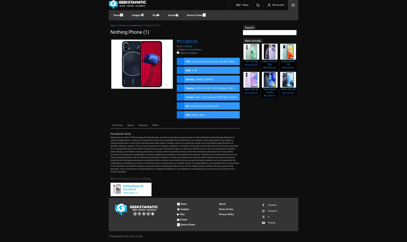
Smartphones (195, 49)
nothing (146, 179)
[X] (263, 217)
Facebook (272, 205)
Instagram (272, 211)
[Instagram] (263, 211)
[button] (258, 5)
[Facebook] (263, 205)
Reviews (143, 125)
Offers (155, 125)
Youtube (271, 223)
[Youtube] (263, 223)
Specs (130, 125)
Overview (118, 125)
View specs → (130, 192)
